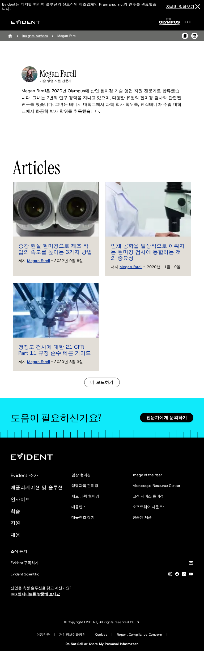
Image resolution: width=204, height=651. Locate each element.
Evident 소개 (25, 475)
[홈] (10, 35)
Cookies (101, 634)
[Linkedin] (184, 575)
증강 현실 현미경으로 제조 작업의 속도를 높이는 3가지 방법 (55, 248)
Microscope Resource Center (156, 485)
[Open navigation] (190, 21)
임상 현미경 (81, 475)
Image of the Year (147, 475)
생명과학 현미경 (84, 485)
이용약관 (43, 634)
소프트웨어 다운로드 (150, 506)
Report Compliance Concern (139, 634)
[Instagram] (170, 575)
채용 (15, 535)
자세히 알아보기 (180, 6)
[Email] (191, 564)
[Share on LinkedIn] (194, 36)
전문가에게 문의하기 (166, 417)
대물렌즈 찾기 (82, 517)
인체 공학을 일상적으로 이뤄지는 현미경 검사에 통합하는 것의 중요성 (148, 251)
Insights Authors (35, 35)
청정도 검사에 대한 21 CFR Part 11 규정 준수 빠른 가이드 (54, 349)
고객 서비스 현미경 (148, 496)
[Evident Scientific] (25, 21)
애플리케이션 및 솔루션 (37, 487)
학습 (15, 511)
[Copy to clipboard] (185, 36)
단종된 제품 (142, 517)
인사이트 (20, 499)
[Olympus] (169, 22)
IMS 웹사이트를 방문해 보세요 (35, 594)
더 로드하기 (101, 382)
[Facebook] (177, 575)
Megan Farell (38, 260)
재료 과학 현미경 (85, 496)
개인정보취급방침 (72, 634)
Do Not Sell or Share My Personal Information (102, 644)
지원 (15, 523)
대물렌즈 (78, 506)
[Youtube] (191, 575)
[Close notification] (197, 6)
